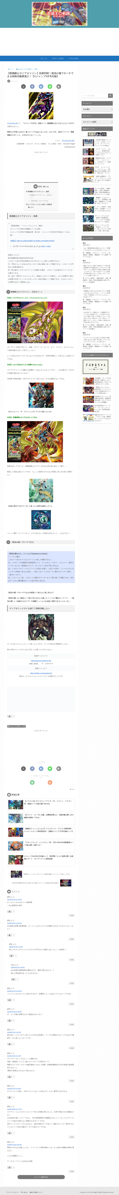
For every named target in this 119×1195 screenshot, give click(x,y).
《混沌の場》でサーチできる (39, 201)
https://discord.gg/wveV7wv (41, 661)
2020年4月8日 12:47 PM (14, 1109)
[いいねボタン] (9, 716)
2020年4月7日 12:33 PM (14, 899)
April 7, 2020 (46, 246)
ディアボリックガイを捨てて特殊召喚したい (40, 206)
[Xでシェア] (23, 86)
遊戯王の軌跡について (36, 1192)
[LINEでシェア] (50, 86)
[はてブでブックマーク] (41, 86)
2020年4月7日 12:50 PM (14, 923)
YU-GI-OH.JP (12, 123)
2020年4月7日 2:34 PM (14, 1032)
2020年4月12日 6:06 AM (14, 1144)
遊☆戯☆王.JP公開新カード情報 (17, 726)
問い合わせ (24, 1192)
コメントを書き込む (41, 1177)
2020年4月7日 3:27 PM (14, 1056)
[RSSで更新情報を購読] (50, 782)
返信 (72, 915)
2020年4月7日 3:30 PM (14, 1088)
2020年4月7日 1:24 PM (16, 947)
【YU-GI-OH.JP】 (68, 141)
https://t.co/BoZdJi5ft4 (25, 241)
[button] (58, 86)
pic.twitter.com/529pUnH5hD (43, 241)
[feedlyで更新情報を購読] (32, 782)
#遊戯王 (13, 241)
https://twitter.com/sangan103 (41, 673)
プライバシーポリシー (12, 1192)
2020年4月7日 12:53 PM (14, 991)
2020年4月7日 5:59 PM (18, 967)
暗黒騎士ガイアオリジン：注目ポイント (41, 196)
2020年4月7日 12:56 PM (14, 1011)
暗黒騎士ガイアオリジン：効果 (38, 191)
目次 (40, 186)
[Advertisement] (59, 42)
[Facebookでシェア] (32, 86)
